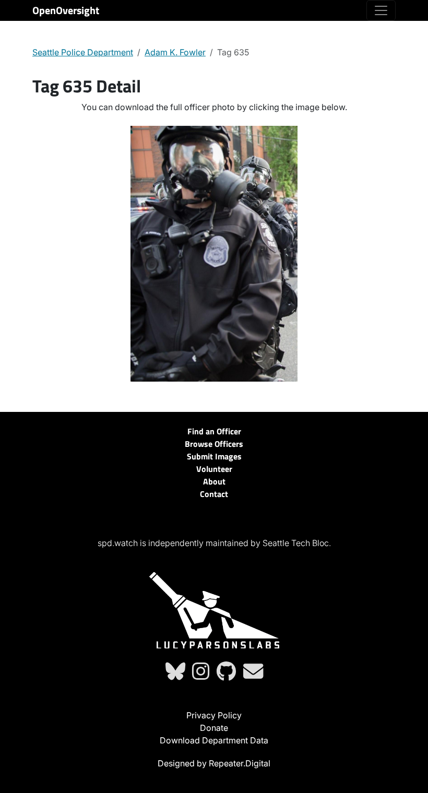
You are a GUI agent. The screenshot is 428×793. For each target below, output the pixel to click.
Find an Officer (214, 431)
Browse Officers (214, 443)
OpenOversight (65, 10)
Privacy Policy (214, 715)
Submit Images (214, 456)
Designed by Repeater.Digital (214, 763)
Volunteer (214, 469)
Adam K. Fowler (175, 52)
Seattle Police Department (82, 52)
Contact (214, 494)
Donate (214, 728)
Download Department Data (214, 740)
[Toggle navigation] (381, 10)
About (214, 481)
